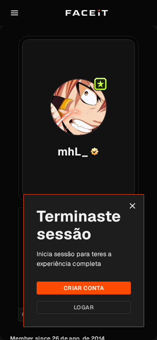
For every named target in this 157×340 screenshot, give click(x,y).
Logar (84, 307)
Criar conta (84, 288)
